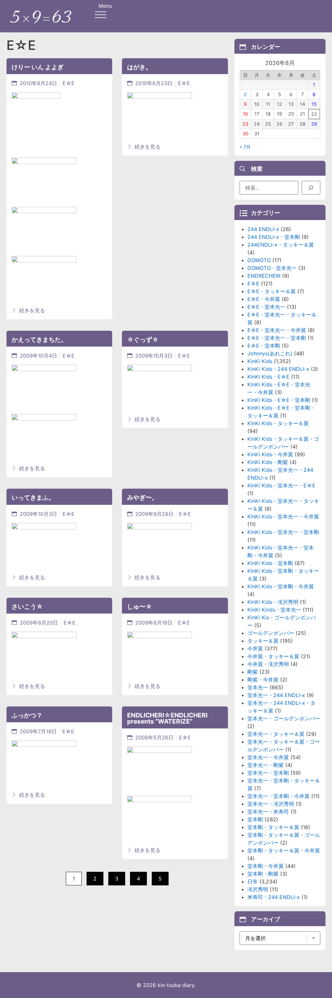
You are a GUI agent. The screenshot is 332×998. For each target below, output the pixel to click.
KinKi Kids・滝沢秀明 (272, 602)
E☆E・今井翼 (263, 299)
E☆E (69, 83)
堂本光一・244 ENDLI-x (276, 695)
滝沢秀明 (257, 889)
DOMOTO (259, 260)
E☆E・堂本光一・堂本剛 (276, 338)
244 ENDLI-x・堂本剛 (273, 237)
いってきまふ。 (33, 497)
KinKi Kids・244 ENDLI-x (278, 369)
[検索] (311, 187)
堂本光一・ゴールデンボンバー (283, 718)
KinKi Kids (259, 361)
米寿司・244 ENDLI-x (273, 897)
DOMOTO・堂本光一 (272, 268)
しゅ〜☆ (139, 606)
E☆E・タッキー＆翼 (271, 291)
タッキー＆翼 (263, 641)
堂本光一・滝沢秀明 (270, 804)
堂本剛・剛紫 (263, 873)
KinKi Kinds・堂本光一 (274, 609)
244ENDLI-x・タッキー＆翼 (280, 244)
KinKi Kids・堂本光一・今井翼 (283, 516)
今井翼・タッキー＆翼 (273, 656)
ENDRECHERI (263, 275)
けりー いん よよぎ (38, 67)
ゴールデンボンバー (270, 633)
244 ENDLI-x (263, 229)
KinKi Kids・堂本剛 (270, 563)
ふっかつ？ (27, 715)
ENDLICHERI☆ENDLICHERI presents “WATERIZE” (167, 718)
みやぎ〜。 (142, 497)
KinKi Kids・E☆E (268, 376)
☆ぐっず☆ (143, 339)
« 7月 (245, 147)
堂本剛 (255, 819)
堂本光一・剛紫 (265, 765)
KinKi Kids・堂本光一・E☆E (281, 485)
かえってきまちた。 (39, 339)
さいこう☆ (27, 606)
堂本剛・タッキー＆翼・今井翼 (283, 850)
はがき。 (139, 67)
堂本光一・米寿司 (268, 811)
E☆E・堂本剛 (263, 345)
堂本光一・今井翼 (268, 757)
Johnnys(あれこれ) (269, 353)
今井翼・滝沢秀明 (268, 664)
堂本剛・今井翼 (265, 866)
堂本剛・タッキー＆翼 (273, 827)
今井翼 (255, 648)
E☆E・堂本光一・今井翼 (276, 330)
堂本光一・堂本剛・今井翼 (278, 796)
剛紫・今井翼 (263, 679)
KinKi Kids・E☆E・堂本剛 (278, 400)
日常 (252, 881)
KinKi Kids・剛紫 (267, 462)
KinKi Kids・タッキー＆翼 (278, 423)
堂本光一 (257, 687)
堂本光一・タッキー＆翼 (275, 734)
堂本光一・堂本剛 (268, 773)
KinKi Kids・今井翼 (270, 454)
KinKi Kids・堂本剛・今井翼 (280, 586)
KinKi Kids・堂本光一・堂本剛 (283, 532)
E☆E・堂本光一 (266, 307)
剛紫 (252, 672)
